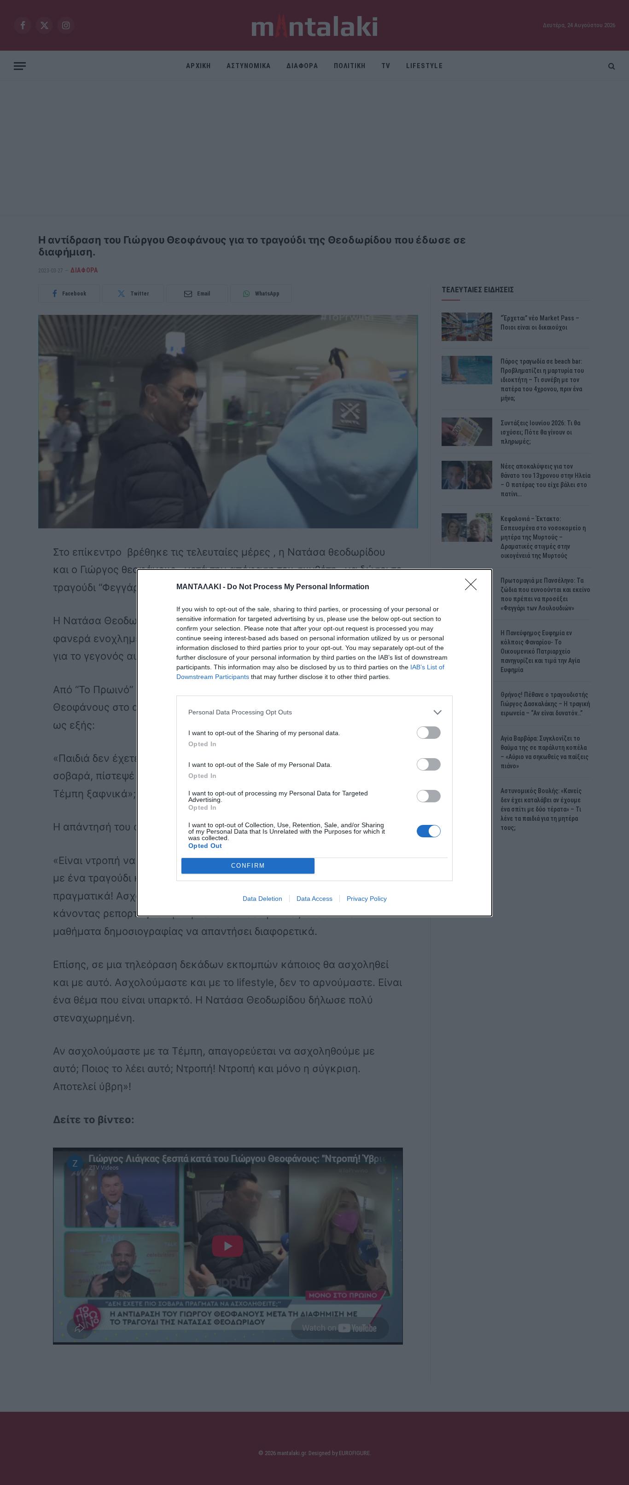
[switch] (429, 732)
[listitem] (314, 712)
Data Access (314, 898)
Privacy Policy (367, 898)
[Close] (474, 587)
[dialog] (314, 742)
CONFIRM (248, 865)
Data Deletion (262, 898)
